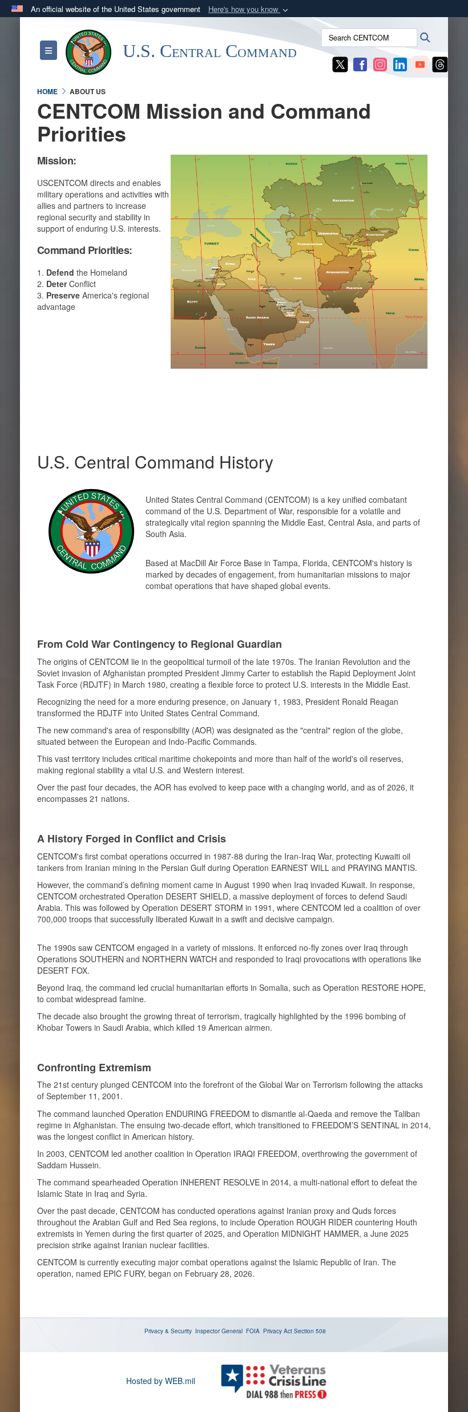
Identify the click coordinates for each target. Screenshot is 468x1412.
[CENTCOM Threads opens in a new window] (440, 63)
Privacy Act (277, 1331)
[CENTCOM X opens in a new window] (340, 63)
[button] (249, 9)
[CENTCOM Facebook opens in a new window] (360, 63)
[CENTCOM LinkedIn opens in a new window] (400, 63)
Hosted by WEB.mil (160, 1380)
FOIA (253, 1331)
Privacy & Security (168, 1331)
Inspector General (219, 1331)
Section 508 (310, 1331)
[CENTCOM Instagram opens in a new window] (380, 63)
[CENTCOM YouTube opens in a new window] (420, 63)
